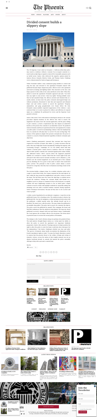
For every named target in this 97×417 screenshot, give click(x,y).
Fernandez (42, 309)
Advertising (74, 406)
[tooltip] (7, 2)
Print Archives (75, 408)
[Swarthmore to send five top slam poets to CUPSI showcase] (59, 317)
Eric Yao (35, 29)
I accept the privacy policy (86, 409)
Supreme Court (52, 309)
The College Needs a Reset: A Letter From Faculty (28, 372)
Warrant (62, 309)
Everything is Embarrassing (66, 371)
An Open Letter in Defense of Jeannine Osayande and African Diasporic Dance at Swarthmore (87, 373)
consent (34, 309)
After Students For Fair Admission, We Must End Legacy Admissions (42, 301)
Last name (80, 398)
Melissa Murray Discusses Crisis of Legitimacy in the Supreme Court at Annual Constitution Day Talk (54, 302)
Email (79, 404)
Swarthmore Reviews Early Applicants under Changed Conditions (31, 301)
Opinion (28, 18)
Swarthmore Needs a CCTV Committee (8, 372)
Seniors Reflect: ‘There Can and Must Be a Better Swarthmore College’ (48, 373)
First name (80, 393)
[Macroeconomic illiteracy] (37, 317)
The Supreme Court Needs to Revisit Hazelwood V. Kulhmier (65, 301)
